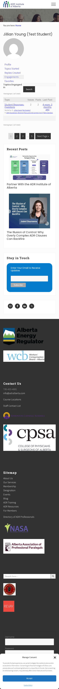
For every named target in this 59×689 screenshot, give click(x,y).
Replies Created (13, 72)
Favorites (9, 81)
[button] (55, 657)
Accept (29, 678)
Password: (9, 648)
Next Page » (43, 136)
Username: (10, 636)
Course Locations (12, 399)
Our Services (9, 482)
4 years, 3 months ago (47, 107)
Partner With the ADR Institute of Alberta (29, 186)
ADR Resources (11, 506)
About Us (8, 478)
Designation (9, 490)
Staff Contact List (12, 405)
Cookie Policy (28, 685)
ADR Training (9, 502)
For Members (10, 510)
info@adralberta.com (14, 393)
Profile (8, 64)
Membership (9, 486)
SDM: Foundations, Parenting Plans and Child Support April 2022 (25, 113)
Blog (5, 498)
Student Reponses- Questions (14, 106)
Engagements (12, 76)
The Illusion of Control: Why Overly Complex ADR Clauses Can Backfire (27, 235)
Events (6, 494)
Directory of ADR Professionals (18, 516)
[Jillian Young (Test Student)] (13, 61)
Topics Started (12, 68)
